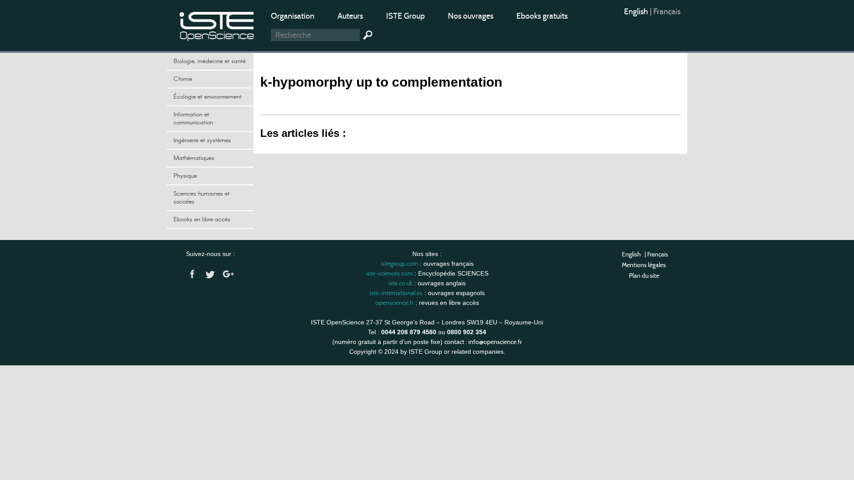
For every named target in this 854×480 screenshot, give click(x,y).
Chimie (182, 79)
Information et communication (193, 118)
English (637, 11)
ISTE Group (405, 16)
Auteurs (350, 16)
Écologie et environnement (207, 96)
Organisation (292, 16)
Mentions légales (644, 265)
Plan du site (644, 276)
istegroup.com (399, 264)
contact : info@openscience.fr (483, 342)
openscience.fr (394, 303)
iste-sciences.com (389, 273)
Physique (185, 176)
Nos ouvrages (470, 16)
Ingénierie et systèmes (202, 140)
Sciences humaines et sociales (201, 197)
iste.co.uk (400, 283)
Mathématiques (193, 158)
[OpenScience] (217, 24)
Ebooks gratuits (542, 16)
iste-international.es (396, 293)
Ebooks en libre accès (201, 219)
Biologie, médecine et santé (209, 61)
